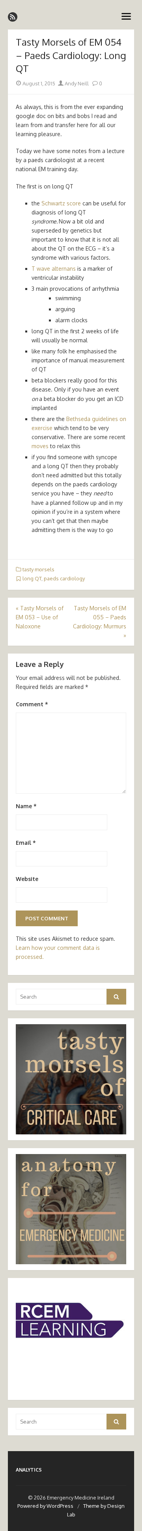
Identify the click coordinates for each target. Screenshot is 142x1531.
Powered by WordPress (45, 1506)
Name (26, 806)
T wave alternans (54, 268)
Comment (32, 704)
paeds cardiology (64, 578)
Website (27, 878)
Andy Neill (76, 83)
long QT (31, 578)
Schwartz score (61, 203)
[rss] (12, 17)
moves (40, 446)
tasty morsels (38, 569)
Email (26, 842)
